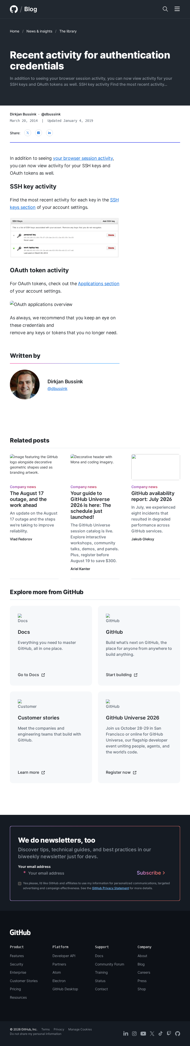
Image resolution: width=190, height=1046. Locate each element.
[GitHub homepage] (14, 9)
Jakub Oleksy (142, 539)
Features (17, 956)
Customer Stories (24, 981)
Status (100, 981)
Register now (119, 772)
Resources (18, 997)
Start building (119, 674)
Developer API (63, 956)
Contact (101, 989)
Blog (30, 9)
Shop (142, 989)
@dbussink (51, 114)
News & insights (39, 31)
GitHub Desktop (65, 989)
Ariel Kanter (80, 569)
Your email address (34, 866)
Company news (23, 487)
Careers (144, 972)
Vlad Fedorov (21, 539)
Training (101, 972)
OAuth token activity (39, 270)
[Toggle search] (165, 9)
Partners (59, 964)
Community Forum (109, 964)
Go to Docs (29, 674)
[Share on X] (27, 132)
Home (14, 31)
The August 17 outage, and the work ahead (28, 499)
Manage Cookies (80, 1029)
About (142, 956)
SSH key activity (33, 186)
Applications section (98, 283)
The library (68, 31)
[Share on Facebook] (38, 132)
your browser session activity (83, 158)
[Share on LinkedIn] (49, 132)
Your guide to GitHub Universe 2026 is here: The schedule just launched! (91, 505)
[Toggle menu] (177, 9)
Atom (56, 972)
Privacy (59, 1029)
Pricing (15, 989)
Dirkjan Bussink (23, 114)
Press (142, 981)
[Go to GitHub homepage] (20, 934)
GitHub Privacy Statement (110, 888)
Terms (45, 1029)
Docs (99, 956)
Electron (59, 981)
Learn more (29, 772)
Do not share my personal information (35, 1034)
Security (16, 964)
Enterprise (18, 972)
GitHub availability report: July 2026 (153, 496)
